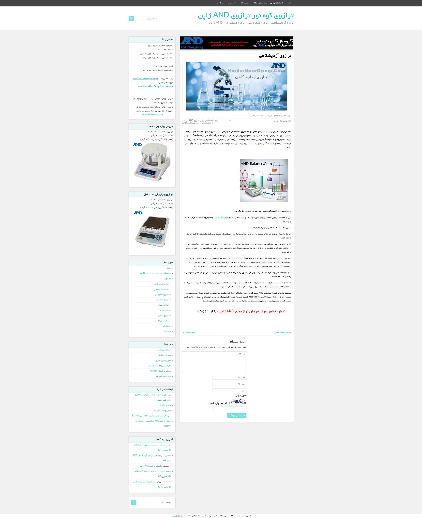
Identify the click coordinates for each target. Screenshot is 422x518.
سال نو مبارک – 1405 (161, 411)
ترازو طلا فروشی (161, 295)
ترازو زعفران (163, 305)
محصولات (244, 3)
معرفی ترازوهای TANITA (160, 371)
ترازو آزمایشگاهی (161, 284)
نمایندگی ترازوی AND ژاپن (151, 466)
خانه (289, 3)
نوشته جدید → (188, 332)
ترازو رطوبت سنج (161, 289)
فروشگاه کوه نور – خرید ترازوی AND (268, 3)
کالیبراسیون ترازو (163, 361)
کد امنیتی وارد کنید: (219, 403)
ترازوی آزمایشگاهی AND (192, 123)
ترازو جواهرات (162, 300)
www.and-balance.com (152, 114)
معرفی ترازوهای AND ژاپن (160, 366)
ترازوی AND (194, 121)
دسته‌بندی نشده (164, 350)
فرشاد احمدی (279, 116)
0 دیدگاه (255, 116)
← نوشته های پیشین (282, 332)
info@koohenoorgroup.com (145, 79)
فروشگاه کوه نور (221, 218)
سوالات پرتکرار (164, 355)
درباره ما (220, 3)
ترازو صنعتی (163, 316)
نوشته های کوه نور (280, 121)
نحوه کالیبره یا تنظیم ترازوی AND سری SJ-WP (151, 416)
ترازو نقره (164, 310)
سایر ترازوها (163, 321)
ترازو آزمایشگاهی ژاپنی (209, 121)
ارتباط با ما (232, 3)
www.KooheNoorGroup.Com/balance (155, 87)
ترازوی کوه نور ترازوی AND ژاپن (245, 16)
